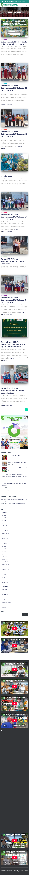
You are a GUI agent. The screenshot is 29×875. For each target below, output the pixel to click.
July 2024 (4, 574)
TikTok (8, 1)
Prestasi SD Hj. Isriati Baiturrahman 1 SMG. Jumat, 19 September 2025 (14, 134)
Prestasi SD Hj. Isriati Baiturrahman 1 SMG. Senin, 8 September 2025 (13, 299)
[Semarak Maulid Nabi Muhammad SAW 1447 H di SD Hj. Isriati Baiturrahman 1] (14, 328)
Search (2, 611)
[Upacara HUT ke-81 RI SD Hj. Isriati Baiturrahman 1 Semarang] (4, 457)
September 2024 (5, 569)
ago (8, 58)
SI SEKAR (4, 607)
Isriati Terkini (4, 39)
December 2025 (5, 533)
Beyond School (5, 591)
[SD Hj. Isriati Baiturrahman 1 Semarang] (10, 5)
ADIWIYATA (4, 589)
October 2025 (5, 538)
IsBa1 (2, 499)
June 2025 (4, 548)
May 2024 (4, 577)
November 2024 (5, 566)
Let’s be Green (6, 176)
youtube (2, 1)
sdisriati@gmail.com (15, 1)
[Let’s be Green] (14, 162)
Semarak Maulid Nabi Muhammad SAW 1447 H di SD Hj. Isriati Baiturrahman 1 (13, 344)
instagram (5, 1)
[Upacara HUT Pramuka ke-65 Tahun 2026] (4, 463)
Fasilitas (3, 597)
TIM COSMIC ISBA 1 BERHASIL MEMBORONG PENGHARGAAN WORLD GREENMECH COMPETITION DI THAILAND (14, 477)
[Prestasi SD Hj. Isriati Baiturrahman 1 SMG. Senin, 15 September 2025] (14, 201)
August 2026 (4, 512)
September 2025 (5, 541)
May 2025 (4, 551)
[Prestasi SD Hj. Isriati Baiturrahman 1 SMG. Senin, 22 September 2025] (14, 72)
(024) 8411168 (24, 1)
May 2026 (4, 520)
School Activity (5, 604)
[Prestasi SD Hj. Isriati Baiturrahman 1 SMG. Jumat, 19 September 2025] (14, 118)
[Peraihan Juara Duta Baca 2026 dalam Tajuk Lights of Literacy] (4, 469)
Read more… (4, 55)
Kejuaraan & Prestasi (6, 602)
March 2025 (4, 556)
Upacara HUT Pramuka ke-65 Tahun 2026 (17, 462)
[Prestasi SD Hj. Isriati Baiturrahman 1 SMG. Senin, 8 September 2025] (14, 284)
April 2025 (4, 554)
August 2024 (4, 572)
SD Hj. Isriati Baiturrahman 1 (7, 870)
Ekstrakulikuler (5, 594)
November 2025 (5, 535)
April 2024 (4, 579)
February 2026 (5, 528)
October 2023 (5, 582)
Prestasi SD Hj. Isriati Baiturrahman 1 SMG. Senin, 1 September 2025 (13, 390)
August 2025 (4, 543)
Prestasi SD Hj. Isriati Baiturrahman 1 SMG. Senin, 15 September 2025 (14, 216)
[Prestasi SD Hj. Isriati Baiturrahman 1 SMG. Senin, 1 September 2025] (14, 374)
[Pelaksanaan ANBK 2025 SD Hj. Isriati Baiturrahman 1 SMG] (14, 28)
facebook (4, 1)
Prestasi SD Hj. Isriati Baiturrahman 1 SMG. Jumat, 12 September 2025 (14, 261)
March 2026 (4, 525)
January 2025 (5, 561)
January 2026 (5, 530)
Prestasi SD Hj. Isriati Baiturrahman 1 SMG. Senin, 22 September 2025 (14, 88)
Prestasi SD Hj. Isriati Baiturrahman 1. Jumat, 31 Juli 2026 (15, 490)
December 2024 (5, 564)
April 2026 (4, 522)
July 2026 (4, 515)
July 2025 (4, 546)
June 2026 (4, 517)
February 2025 (5, 559)
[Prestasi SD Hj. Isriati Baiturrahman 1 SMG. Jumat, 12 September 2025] (14, 245)
